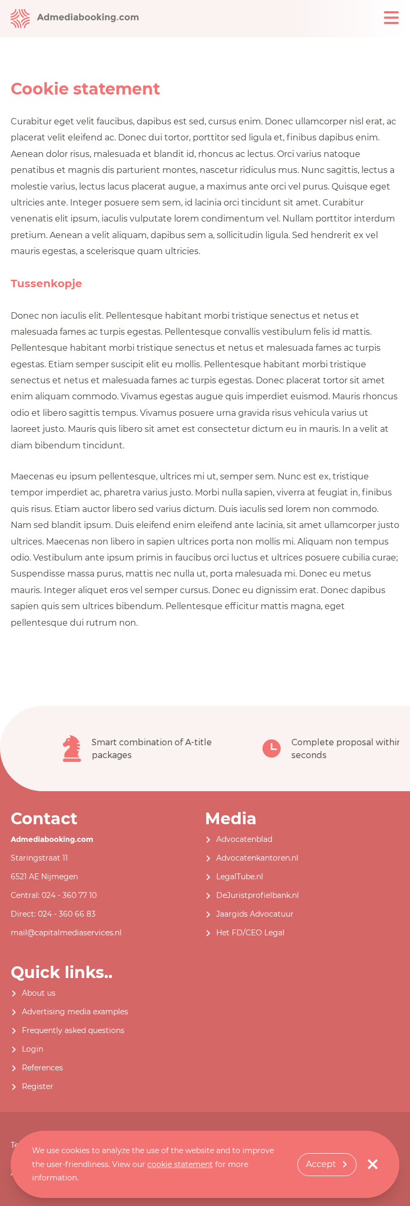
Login (32, 1049)
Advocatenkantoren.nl (257, 858)
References (42, 1068)
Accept (321, 1164)
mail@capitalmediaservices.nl (66, 932)
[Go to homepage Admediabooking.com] (75, 18)
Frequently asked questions (73, 1030)
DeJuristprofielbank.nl (257, 895)
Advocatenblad (244, 839)
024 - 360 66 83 (67, 914)
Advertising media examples (75, 1011)
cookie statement (180, 1164)
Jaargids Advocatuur (255, 914)
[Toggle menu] (391, 18)
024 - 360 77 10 (69, 895)
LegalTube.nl (239, 876)
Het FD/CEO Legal (250, 932)
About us (39, 993)
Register (37, 1086)
